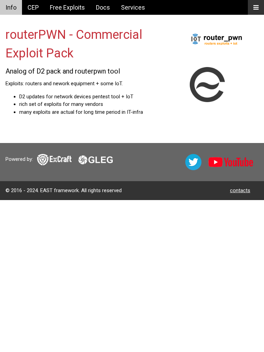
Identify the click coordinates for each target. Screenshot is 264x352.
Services (133, 7)
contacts (240, 190)
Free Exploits (67, 7)
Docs (103, 7)
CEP (33, 7)
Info (11, 7)
